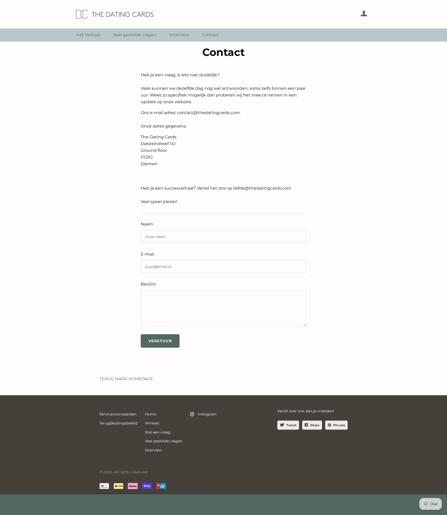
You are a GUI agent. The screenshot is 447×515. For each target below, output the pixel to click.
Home (150, 414)
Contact (210, 34)
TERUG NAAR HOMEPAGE (126, 378)
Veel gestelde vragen (135, 34)
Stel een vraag (157, 432)
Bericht (148, 284)
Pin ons (339, 425)
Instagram (207, 414)
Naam (147, 224)
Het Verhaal (88, 34)
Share (314, 425)
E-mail (147, 254)
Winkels (152, 423)
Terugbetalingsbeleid (118, 423)
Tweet (291, 425)
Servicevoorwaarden (117, 414)
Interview (179, 34)
